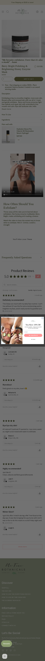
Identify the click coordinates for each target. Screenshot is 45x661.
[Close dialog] (42, 318)
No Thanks (33, 339)
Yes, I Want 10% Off (33, 335)
